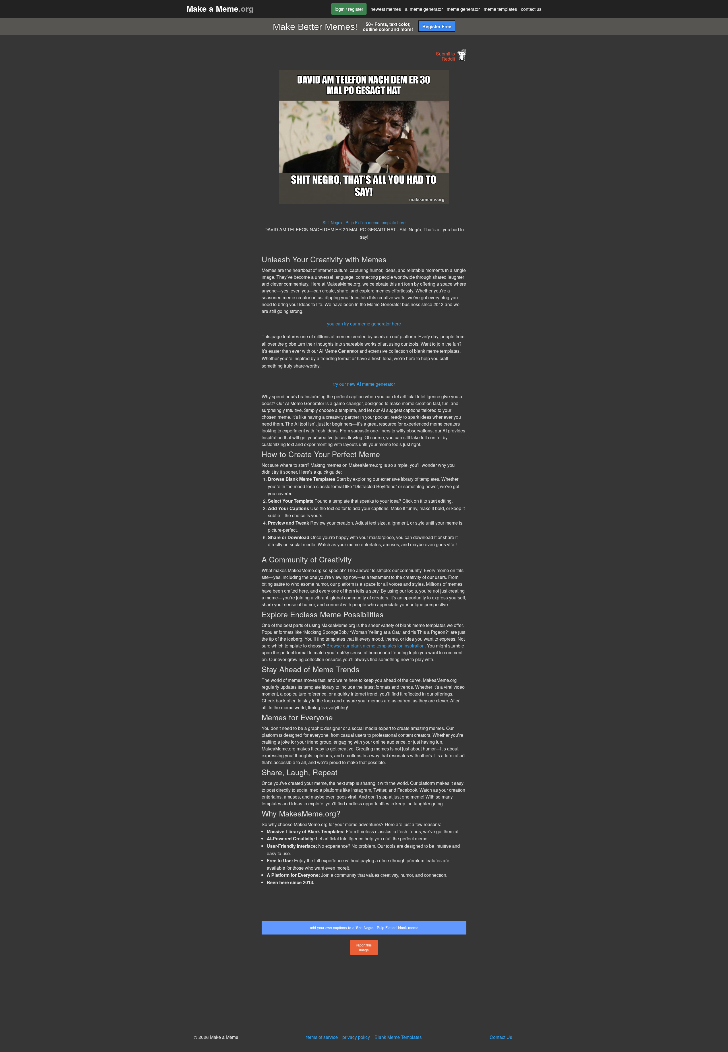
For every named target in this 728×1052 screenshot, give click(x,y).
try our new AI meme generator (364, 384)
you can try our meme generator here (364, 323)
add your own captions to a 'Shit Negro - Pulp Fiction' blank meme (364, 927)
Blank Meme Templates (398, 1037)
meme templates (500, 9)
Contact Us (501, 1037)
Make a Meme (220, 8)
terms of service (322, 1037)
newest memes (386, 9)
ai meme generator (424, 9)
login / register (349, 9)
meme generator (463, 9)
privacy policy (356, 1037)
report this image (364, 947)
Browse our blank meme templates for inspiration (375, 645)
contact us (531, 9)
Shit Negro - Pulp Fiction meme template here (364, 222)
